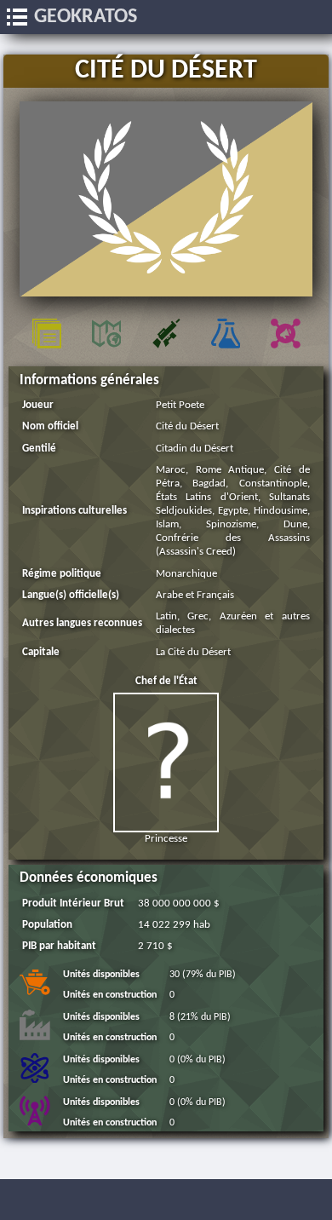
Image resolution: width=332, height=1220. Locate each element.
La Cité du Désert (193, 652)
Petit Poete (180, 405)
